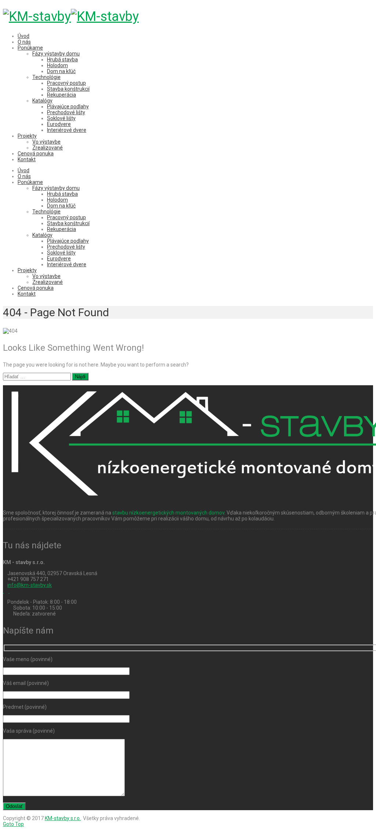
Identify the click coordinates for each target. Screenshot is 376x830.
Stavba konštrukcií (68, 89)
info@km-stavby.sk (29, 585)
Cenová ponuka (36, 153)
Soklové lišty (61, 118)
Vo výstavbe (46, 142)
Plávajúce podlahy (68, 106)
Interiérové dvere (66, 130)
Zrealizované (47, 148)
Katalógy (42, 101)
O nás (24, 42)
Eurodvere (59, 124)
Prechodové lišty (66, 112)
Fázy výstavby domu (56, 54)
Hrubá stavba (62, 59)
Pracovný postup (66, 83)
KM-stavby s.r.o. (63, 818)
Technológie (46, 77)
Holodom (57, 65)
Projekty (27, 136)
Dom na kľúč (61, 71)
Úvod (23, 36)
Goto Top (13, 824)
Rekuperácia (61, 95)
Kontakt (27, 159)
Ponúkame (30, 48)
